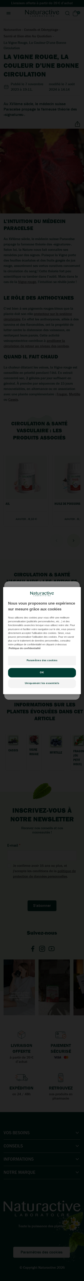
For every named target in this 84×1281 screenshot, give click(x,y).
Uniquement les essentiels (42, 683)
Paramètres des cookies (42, 660)
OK (42, 672)
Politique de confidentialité (25, 648)
